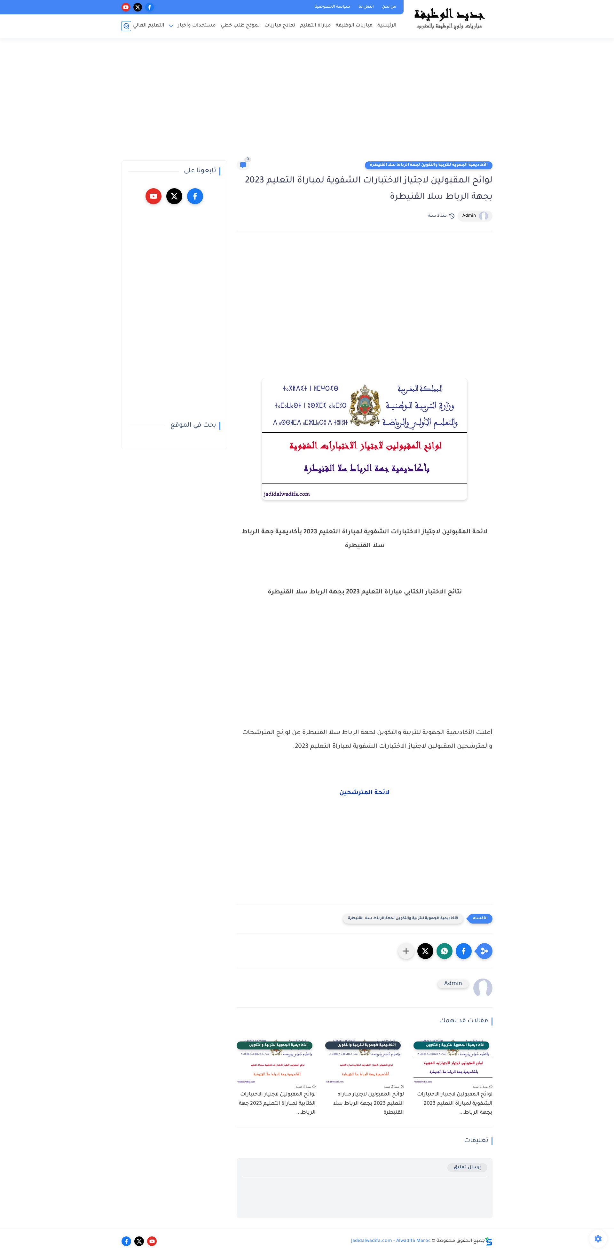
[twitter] (137, 7)
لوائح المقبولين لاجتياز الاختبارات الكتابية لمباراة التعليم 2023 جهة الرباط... (277, 1104)
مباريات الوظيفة (354, 25)
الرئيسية (387, 25)
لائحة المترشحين (364, 793)
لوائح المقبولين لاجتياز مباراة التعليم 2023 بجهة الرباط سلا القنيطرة (368, 1104)
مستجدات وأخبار (197, 25)
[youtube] (126, 7)
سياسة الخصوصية (332, 7)
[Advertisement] (307, 102)
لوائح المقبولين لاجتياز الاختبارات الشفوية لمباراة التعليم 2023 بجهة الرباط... (454, 1104)
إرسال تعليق (467, 1167)
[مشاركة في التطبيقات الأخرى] (406, 951)
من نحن (389, 7)
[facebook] (149, 7)
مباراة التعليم (315, 25)
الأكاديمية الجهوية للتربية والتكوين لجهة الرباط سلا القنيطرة (429, 165)
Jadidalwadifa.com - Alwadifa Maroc (391, 1241)
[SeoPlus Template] (488, 1241)
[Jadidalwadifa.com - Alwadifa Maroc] (449, 18)
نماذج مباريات (279, 25)
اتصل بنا (366, 7)
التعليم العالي (148, 25)
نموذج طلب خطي (240, 25)
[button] (464, 951)
